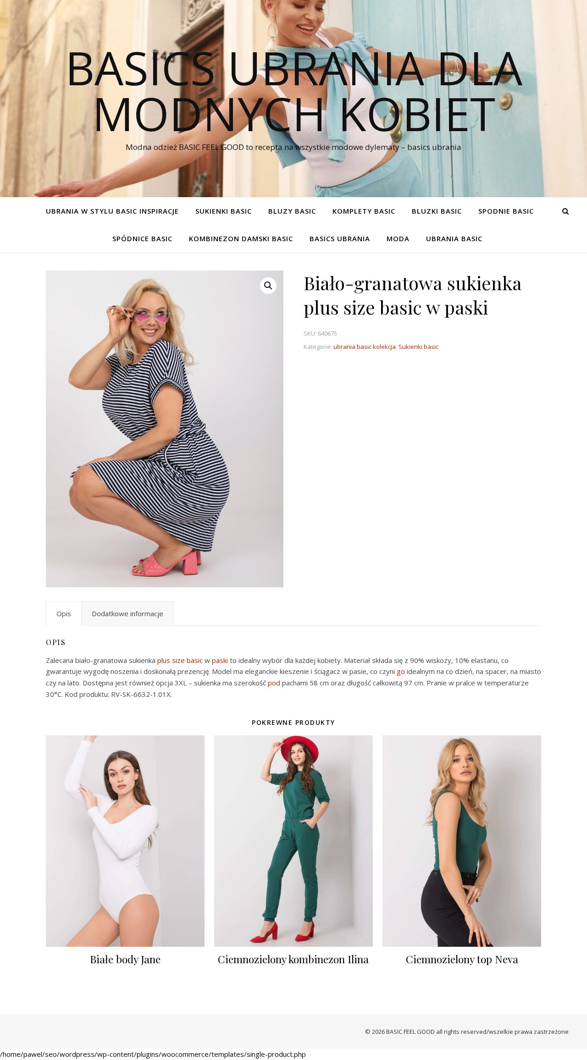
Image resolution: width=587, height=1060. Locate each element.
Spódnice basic (142, 238)
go (401, 671)
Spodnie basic (506, 210)
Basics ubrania (340, 238)
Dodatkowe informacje (127, 613)
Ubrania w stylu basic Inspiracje (112, 210)
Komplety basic (363, 210)
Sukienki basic (223, 210)
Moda (398, 238)
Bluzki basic (437, 210)
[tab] (64, 613)
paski (220, 660)
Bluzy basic (292, 210)
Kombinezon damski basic (241, 238)
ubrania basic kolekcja (364, 346)
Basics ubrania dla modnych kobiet (293, 90)
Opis (63, 613)
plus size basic (180, 660)
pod (274, 682)
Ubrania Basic (454, 238)
